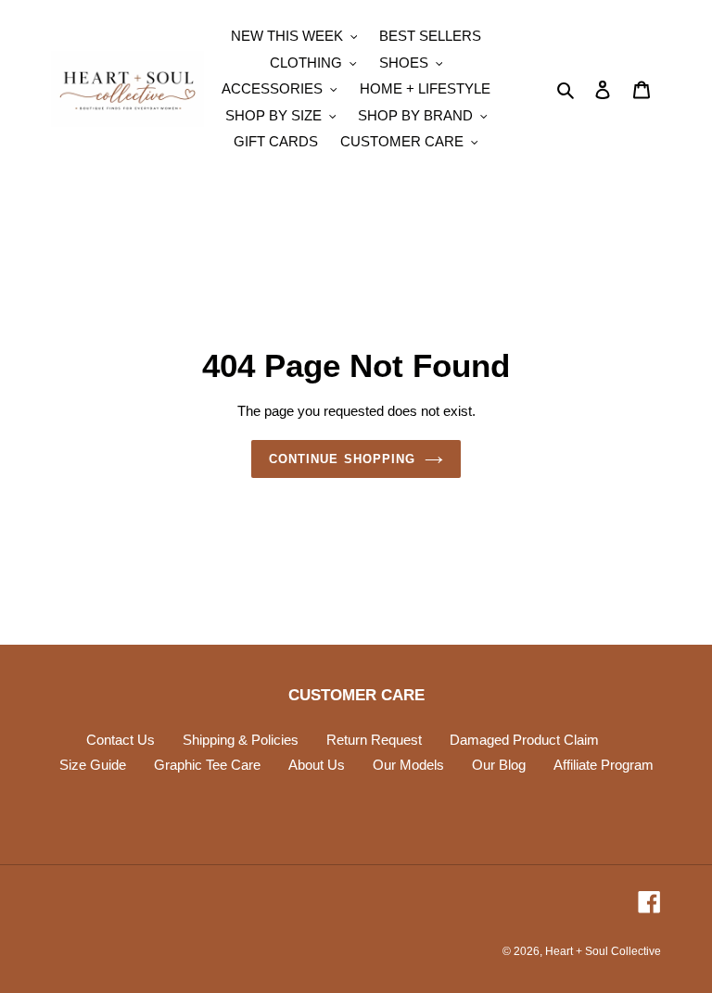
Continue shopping (342, 459)
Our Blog (499, 765)
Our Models (408, 765)
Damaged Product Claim (524, 740)
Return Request (374, 740)
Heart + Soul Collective (603, 951)
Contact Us (120, 740)
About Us (316, 765)
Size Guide (92, 765)
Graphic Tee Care (207, 765)
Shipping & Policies (241, 740)
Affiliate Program (603, 765)
